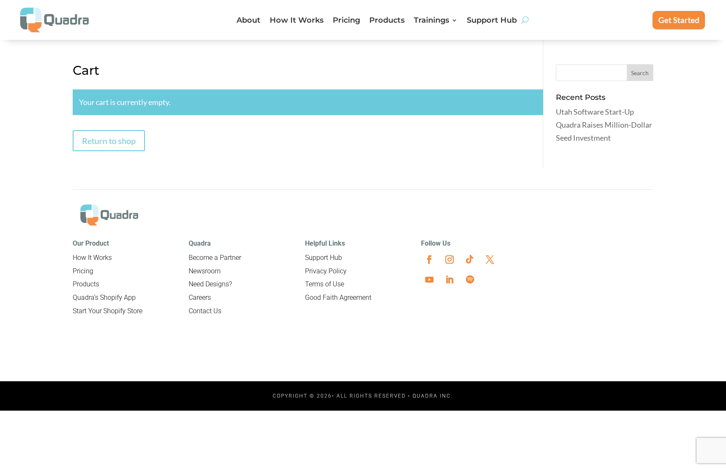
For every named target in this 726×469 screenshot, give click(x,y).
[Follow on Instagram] (449, 259)
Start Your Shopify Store (107, 311)
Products (387, 21)
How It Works (297, 21)
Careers (200, 297)
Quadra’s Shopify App (104, 297)
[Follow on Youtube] (429, 279)
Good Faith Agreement (338, 297)
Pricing (346, 21)
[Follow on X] (489, 259)
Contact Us (205, 311)
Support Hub (492, 21)
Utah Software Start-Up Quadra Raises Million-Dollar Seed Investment (604, 124)
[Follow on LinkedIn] (449, 279)
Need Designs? (210, 284)
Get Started (679, 20)
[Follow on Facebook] (429, 259)
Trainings (431, 21)
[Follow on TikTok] (469, 259)
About (248, 21)
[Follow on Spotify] (469, 279)
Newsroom (205, 271)
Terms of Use (324, 284)
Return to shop (109, 141)
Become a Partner (215, 258)
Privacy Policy (326, 271)
